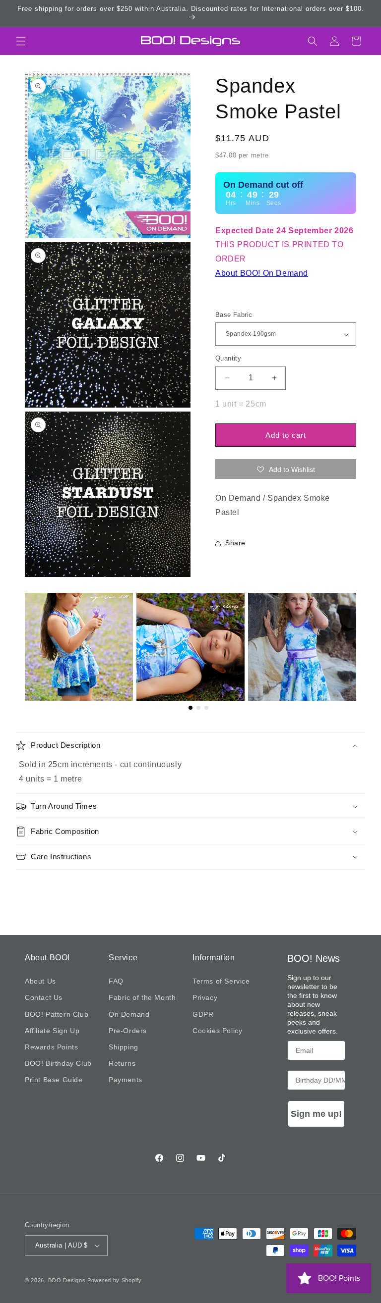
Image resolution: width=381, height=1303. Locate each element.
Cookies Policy (217, 1031)
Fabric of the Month (142, 997)
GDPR (202, 1014)
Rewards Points (51, 1047)
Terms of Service (221, 981)
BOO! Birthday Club (58, 1063)
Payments (125, 1080)
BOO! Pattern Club (56, 1014)
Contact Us (44, 997)
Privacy (204, 997)
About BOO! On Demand (261, 273)
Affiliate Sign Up (52, 1031)
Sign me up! (316, 1114)
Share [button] (235, 543)
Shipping (123, 1047)
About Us (40, 981)
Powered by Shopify (114, 1280)
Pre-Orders (128, 1031)
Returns (122, 1063)
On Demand (129, 1014)
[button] (21, 41)
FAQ (116, 981)
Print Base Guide (54, 1080)
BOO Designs (67, 1280)
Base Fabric (233, 314)
